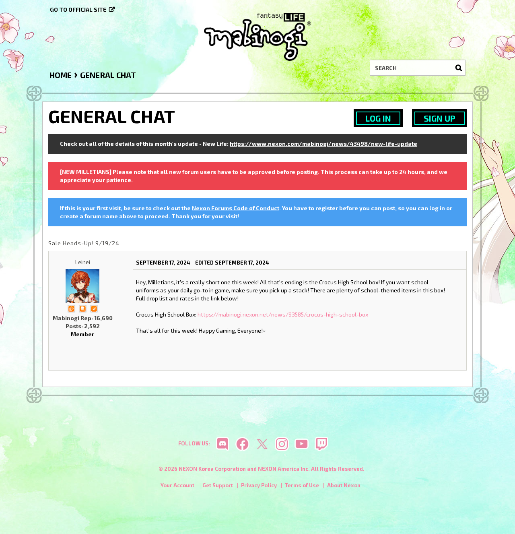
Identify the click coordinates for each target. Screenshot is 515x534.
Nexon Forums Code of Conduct (235, 208)
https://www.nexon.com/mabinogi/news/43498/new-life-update (323, 143)
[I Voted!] (93, 307)
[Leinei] (82, 286)
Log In (378, 118)
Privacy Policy (259, 485)
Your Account (177, 485)
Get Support (217, 485)
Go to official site (78, 9)
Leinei (82, 262)
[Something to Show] (71, 307)
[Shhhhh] (82, 307)
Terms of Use (302, 485)
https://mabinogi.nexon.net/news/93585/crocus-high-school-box (283, 314)
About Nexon (343, 485)
